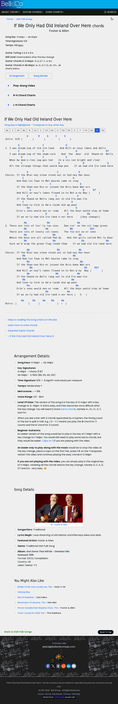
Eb (69, 130)
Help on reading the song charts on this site (32, 319)
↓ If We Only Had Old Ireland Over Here (29, 336)
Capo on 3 (48, 440)
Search (111, 12)
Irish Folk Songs (24, 19)
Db (52, 130)
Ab (7, 130)
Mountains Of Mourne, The (31, 602)
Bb (24, 130)
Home (10, 19)
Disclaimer (57, 694)
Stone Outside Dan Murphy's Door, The (38, 607)
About (48, 694)
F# (86, 130)
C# (46, 130)
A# (18, 130)
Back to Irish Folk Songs (18, 631)
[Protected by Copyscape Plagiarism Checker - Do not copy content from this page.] (59, 697)
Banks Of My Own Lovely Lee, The (35, 586)
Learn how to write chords (22, 325)
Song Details (41, 75)
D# (63, 130)
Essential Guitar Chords (21, 330)
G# (102, 130)
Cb (35, 130)
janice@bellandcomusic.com (59, 646)
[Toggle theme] (112, 18)
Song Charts (54, 12)
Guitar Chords (32, 12)
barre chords (68, 409)
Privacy (67, 694)
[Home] (58, 4)
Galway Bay (24, 591)
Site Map (76, 694)
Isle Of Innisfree (26, 597)
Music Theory (10, 12)
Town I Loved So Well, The (31, 612)
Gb (91, 130)
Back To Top (105, 632)
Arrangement (16, 75)
